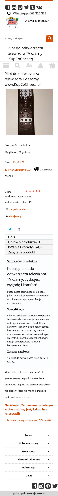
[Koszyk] (52, 65)
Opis (11, 237)
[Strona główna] (12, 23)
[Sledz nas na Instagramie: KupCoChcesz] (14, 8)
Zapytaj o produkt (21, 252)
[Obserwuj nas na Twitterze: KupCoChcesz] (26, 8)
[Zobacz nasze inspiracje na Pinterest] (20, 8)
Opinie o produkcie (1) (24, 242)
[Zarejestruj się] (40, 66)
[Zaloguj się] (29, 65)
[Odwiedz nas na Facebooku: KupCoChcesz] (7, 8)
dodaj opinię (15, 216)
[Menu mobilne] (6, 66)
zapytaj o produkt (18, 209)
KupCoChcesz (25, 196)
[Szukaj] (49, 38)
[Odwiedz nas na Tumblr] (32, 8)
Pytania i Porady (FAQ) (19, 169)
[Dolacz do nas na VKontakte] (39, 8)
